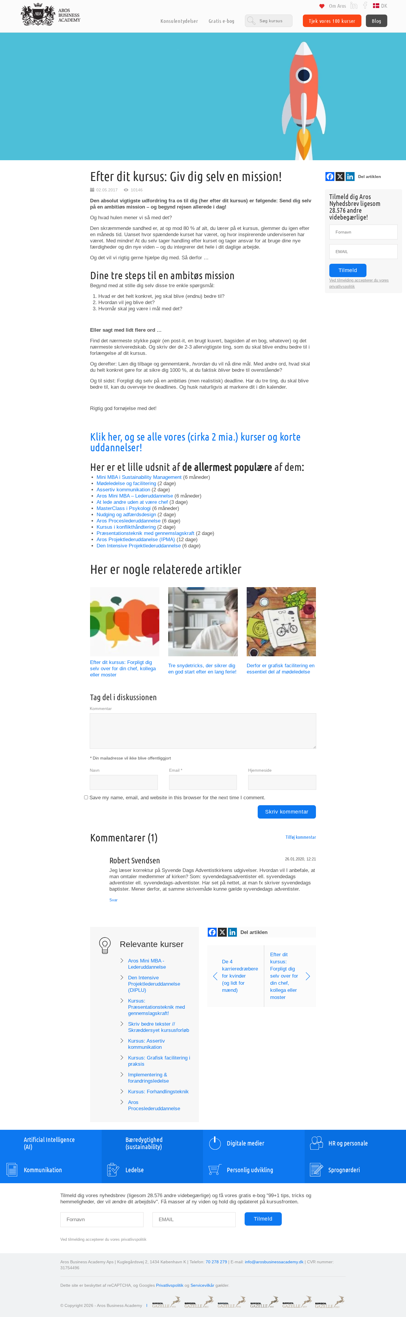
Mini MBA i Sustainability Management (139, 477)
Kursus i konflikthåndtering (126, 527)
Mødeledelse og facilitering (126, 483)
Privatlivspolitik (169, 1285)
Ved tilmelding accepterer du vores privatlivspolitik (103, 1239)
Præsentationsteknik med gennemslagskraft (145, 533)
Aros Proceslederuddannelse (128, 521)
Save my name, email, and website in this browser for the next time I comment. (177, 797)
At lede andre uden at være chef (132, 502)
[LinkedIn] (353, 5)
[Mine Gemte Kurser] (322, 7)
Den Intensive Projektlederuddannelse (139, 546)
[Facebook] (365, 5)
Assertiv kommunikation (123, 490)
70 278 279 (216, 1261)
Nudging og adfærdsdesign (126, 514)
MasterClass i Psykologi (124, 508)
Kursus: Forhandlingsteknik (158, 1091)
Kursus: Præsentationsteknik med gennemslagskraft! (156, 1007)
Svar (113, 900)
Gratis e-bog (222, 21)
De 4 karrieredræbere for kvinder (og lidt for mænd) (240, 976)
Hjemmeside (260, 770)
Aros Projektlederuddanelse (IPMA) (136, 539)
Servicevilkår (202, 1285)
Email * (175, 770)
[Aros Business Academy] (51, 14)
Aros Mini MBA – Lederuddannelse (135, 496)
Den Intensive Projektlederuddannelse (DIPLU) (154, 984)
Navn (95, 770)
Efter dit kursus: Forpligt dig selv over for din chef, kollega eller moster (123, 669)
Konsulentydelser (179, 21)
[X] (340, 176)
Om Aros (337, 5)
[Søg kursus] (268, 20)
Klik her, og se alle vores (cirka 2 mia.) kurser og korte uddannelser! (195, 441)
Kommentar (101, 708)
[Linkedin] (350, 176)
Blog (376, 21)
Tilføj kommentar (301, 837)
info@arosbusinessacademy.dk (274, 1261)
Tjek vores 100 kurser (332, 21)
